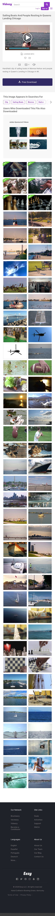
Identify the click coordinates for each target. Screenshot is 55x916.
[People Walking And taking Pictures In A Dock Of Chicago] (15, 533)
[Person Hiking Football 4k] (40, 367)
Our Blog (37, 853)
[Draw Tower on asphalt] (40, 318)
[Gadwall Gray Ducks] (40, 450)
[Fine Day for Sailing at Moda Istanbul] (40, 417)
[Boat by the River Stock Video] (15, 764)
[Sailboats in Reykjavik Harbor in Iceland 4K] (15, 318)
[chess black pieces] (40, 648)
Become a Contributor (15, 828)
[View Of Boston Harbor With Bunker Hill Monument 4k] (15, 483)
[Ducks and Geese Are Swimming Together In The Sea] (40, 351)
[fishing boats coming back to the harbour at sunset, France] (38, 132)
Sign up (44, 8)
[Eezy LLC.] (28, 874)
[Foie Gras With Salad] (15, 384)
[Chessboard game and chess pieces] (15, 202)
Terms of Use (13, 895)
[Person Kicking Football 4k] (15, 433)
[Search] (47, 4)
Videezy (14, 823)
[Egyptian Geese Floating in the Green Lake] (15, 367)
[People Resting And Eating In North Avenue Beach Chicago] (15, 582)
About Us (38, 845)
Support (37, 823)
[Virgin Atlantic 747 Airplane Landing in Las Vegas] (40, 483)
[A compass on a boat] (15, 566)
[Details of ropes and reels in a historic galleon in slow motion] (40, 681)
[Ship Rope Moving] (40, 615)
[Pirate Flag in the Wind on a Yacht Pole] (40, 747)
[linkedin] (38, 879)
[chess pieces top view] (15, 665)
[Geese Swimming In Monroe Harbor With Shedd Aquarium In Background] (40, 301)
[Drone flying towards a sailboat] (15, 615)
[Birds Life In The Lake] (40, 499)
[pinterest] (25, 879)
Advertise (38, 820)
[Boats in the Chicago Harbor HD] (15, 499)
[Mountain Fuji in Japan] (40, 400)
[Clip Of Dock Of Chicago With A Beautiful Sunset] (40, 533)
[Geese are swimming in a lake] (15, 417)
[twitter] (21, 879)
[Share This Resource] (30, 58)
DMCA (37, 827)
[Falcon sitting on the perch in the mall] (15, 334)
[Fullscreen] (48, 48)
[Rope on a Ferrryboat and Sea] (15, 780)
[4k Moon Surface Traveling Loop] (40, 169)
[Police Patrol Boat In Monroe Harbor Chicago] (15, 301)
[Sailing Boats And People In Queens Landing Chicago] (15, 219)
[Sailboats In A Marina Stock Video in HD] (40, 599)
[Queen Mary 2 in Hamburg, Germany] (40, 466)
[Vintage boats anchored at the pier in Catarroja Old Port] (18, 144)
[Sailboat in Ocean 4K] (40, 714)
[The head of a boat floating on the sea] (15, 731)
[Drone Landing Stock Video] (15, 268)
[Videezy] (7, 4)
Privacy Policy (25, 895)
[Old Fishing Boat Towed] (15, 549)
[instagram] (30, 879)
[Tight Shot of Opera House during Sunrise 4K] (40, 384)
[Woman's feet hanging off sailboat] (40, 186)
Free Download (29, 82)
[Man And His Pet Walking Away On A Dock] (40, 566)
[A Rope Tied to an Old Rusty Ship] (15, 632)
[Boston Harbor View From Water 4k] (40, 780)
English (14, 845)
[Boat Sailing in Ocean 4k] (15, 714)
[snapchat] (34, 879)
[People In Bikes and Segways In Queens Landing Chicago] (40, 235)
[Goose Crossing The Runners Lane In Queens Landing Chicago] (40, 268)
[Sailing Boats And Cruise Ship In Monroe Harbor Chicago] (15, 235)
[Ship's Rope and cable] (40, 698)
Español (14, 849)
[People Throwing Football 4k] (40, 433)
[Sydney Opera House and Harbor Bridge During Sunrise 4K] (15, 400)
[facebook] (17, 879)
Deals (36, 816)
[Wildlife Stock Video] (15, 285)
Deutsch (14, 856)
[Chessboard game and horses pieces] (40, 202)
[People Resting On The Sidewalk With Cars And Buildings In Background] (40, 582)
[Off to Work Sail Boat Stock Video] (40, 516)
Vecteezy (15, 820)
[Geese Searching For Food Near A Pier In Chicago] (40, 549)
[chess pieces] (40, 665)
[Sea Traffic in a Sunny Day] (40, 632)
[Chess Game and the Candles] (15, 648)
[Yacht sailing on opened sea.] (15, 747)
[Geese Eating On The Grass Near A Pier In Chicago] (15, 516)
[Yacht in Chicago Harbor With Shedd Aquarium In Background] (15, 466)
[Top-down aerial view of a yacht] (18, 132)
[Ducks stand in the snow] (15, 450)
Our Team (38, 849)
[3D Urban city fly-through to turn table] (40, 285)
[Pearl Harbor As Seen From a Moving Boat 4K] (15, 698)
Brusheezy (15, 816)
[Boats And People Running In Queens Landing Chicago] (40, 219)
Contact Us (39, 856)
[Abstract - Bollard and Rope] (40, 764)
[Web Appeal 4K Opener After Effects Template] (15, 169)
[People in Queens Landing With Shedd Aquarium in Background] (40, 252)
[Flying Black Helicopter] (40, 334)
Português (15, 853)
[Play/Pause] (7, 48)
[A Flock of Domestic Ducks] (15, 186)
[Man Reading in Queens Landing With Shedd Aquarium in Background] (15, 252)
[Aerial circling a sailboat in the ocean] (15, 599)
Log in (38, 8)
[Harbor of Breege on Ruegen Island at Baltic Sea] (15, 681)
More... (14, 860)
